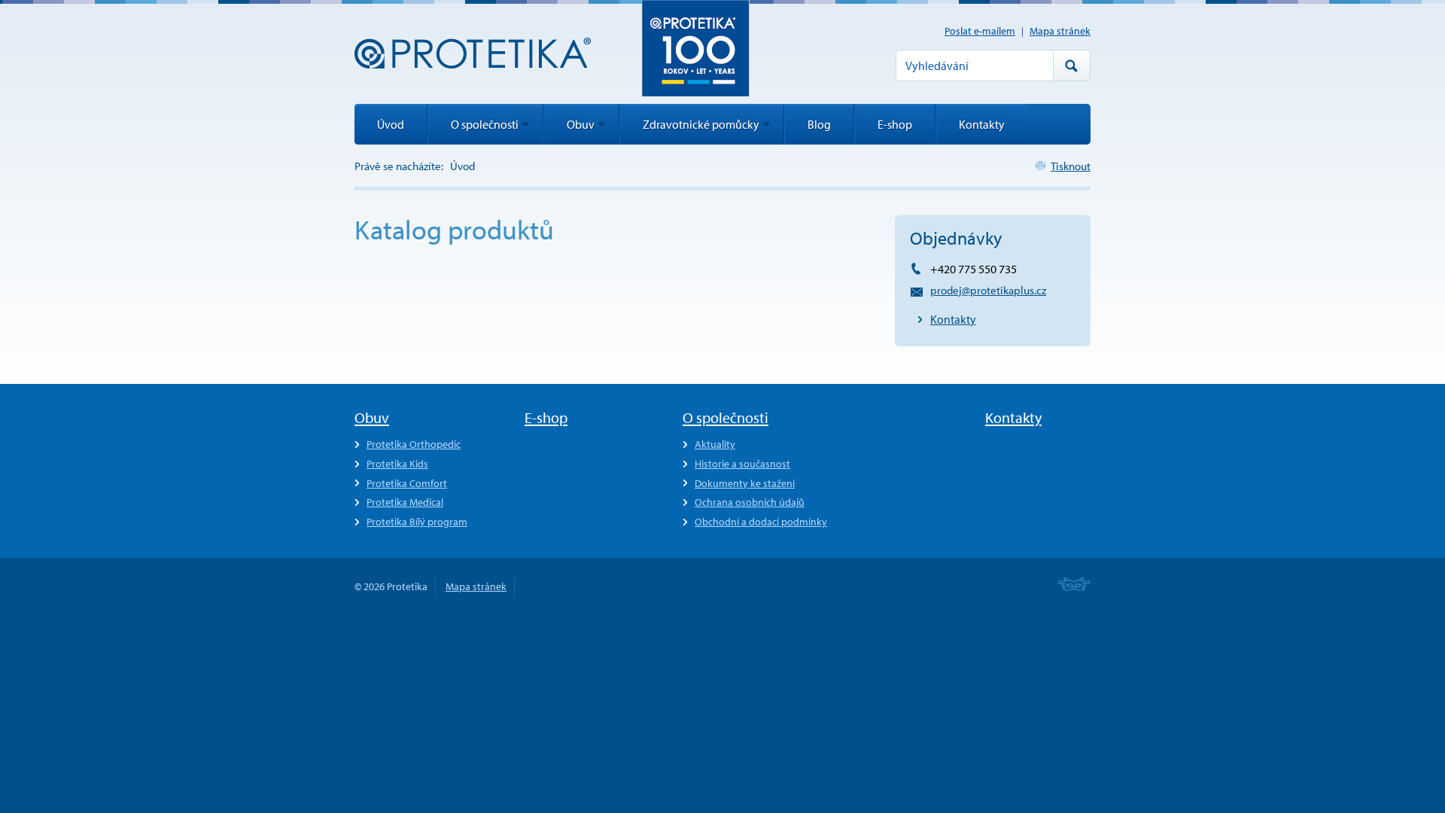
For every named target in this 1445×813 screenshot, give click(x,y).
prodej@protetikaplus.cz (988, 290)
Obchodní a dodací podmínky (761, 521)
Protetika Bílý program (417, 521)
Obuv (581, 124)
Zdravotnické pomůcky (701, 124)
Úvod (390, 124)
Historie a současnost (742, 463)
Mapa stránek (1060, 31)
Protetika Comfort (407, 483)
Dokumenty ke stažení (745, 483)
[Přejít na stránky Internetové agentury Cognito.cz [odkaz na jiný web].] (1074, 585)
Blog (819, 124)
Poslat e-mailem (980, 31)
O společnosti (485, 124)
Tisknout (1071, 166)
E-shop (895, 124)
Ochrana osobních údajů (750, 502)
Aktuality (715, 444)
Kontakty (953, 319)
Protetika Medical (405, 502)
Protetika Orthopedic (414, 444)
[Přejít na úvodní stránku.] (472, 53)
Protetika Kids (397, 463)
